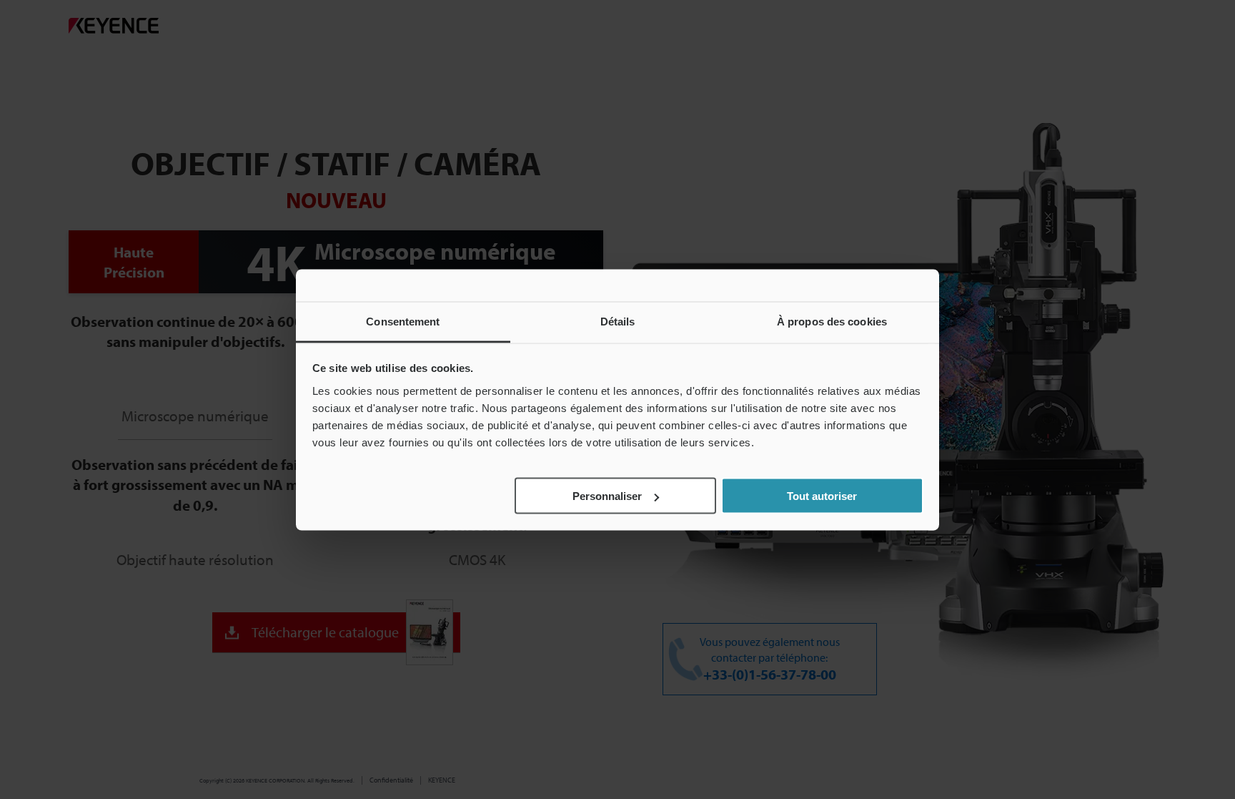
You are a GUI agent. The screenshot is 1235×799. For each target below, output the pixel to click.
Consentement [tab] (403, 321)
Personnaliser (607, 496)
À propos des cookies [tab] (832, 321)
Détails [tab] (617, 321)
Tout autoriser (822, 496)
